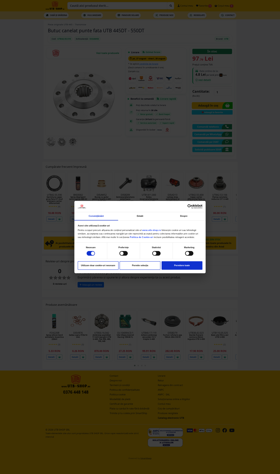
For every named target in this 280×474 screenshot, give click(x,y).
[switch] (123, 253)
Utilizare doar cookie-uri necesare (98, 265)
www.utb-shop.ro (151, 230)
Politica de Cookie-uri (141, 237)
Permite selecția (140, 265)
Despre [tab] (184, 216)
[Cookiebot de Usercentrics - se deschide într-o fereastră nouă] (189, 206)
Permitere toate (182, 265)
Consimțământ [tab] (96, 216)
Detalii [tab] (140, 216)
